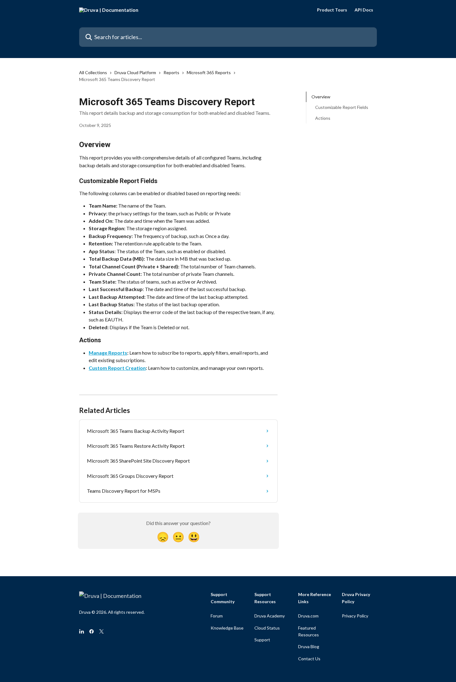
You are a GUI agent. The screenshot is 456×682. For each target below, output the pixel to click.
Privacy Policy (355, 615)
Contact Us (309, 658)
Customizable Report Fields (341, 107)
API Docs (364, 10)
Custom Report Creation (117, 368)
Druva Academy (269, 615)
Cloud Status (267, 627)
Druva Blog (308, 646)
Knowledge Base (227, 627)
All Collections (93, 72)
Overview (320, 96)
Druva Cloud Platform (135, 72)
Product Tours (332, 10)
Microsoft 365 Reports (209, 72)
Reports (171, 72)
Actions (322, 118)
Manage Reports (108, 353)
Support (262, 639)
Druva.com (308, 615)
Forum (217, 615)
